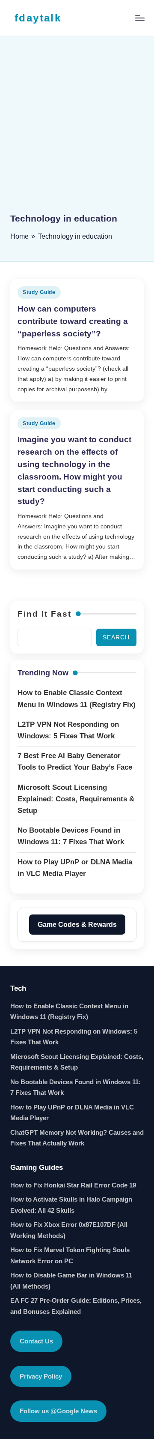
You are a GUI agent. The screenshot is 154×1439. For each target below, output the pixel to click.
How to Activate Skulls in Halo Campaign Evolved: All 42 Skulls (71, 1205)
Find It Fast (44, 613)
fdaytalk (38, 18)
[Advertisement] (77, 131)
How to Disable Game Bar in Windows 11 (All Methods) (71, 1280)
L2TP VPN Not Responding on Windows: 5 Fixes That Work (73, 1037)
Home (19, 236)
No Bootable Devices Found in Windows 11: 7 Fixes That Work (75, 1087)
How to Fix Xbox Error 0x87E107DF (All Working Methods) (68, 1230)
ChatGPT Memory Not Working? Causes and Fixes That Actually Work (77, 1138)
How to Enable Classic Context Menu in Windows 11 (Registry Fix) (69, 1011)
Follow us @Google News (58, 1411)
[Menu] (139, 17)
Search (116, 637)
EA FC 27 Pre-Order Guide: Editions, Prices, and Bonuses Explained (76, 1306)
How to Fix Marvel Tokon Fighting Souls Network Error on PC (70, 1255)
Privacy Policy (41, 1376)
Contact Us (36, 1341)
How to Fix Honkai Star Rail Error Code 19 (73, 1185)
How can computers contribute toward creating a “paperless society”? (73, 321)
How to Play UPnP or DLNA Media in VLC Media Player (72, 1112)
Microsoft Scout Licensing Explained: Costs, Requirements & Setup (76, 1062)
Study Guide (39, 292)
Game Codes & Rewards (77, 924)
